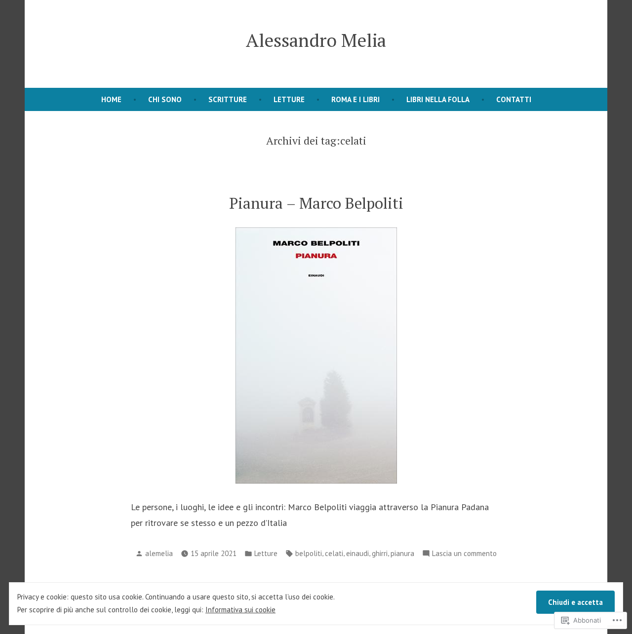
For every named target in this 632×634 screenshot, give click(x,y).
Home (111, 99)
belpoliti (308, 553)
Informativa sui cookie (240, 609)
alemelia (159, 553)
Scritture (227, 99)
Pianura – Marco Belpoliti (316, 203)
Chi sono (165, 99)
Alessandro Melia (316, 40)
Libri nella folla (438, 99)
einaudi (357, 553)
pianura (402, 553)
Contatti (513, 99)
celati (334, 553)
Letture (289, 99)
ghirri (380, 553)
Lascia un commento (464, 554)
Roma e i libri (355, 99)
